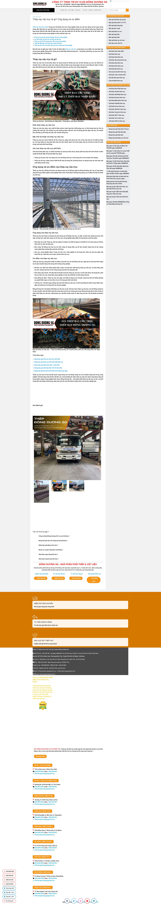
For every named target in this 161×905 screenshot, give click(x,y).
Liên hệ (90, 10)
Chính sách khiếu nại (39, 735)
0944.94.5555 (9, 884)
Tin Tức (85, 10)
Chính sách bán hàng (39, 720)
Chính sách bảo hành (39, 740)
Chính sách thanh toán (40, 723)
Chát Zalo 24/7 (10, 888)
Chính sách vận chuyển (40, 726)
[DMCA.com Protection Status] (43, 705)
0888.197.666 (9, 879)
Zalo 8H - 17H (10, 892)
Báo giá (77, 10)
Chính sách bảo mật (39, 729)
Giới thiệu (71, 10)
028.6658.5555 (10, 871)
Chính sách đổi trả (38, 737)
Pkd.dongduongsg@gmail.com (45, 773)
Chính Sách (97, 10)
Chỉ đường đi (9, 901)
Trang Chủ (63, 10)
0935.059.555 (9, 875)
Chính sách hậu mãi (39, 732)
